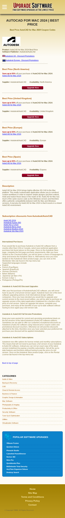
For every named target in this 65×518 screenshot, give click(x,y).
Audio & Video (7, 379)
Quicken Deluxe (12, 447)
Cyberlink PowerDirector (16, 454)
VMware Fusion (12, 443)
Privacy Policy (32, 501)
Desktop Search (12, 472)
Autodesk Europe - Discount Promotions (22, 60)
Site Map (32, 493)
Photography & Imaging (10, 405)
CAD (4, 386)
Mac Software (7, 401)
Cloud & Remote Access (11, 390)
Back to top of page (10, 363)
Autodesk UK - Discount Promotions (19, 56)
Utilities (4, 419)
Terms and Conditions (32, 497)
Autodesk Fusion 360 (12, 223)
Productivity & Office (9, 408)
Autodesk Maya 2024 (12, 227)
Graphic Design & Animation (12, 397)
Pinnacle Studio (12, 450)
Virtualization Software (10, 423)
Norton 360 (10, 457)
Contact (32, 505)
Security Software (8, 412)
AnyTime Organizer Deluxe (17, 469)
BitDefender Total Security (16, 466)
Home (33, 489)
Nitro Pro (10, 460)
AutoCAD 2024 (10, 220)
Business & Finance (9, 394)
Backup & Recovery (9, 383)
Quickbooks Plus (13, 463)
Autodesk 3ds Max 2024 (13, 231)
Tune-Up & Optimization (11, 416)
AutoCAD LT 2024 (11, 225)
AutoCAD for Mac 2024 (11, 76)
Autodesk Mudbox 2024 (13, 229)
